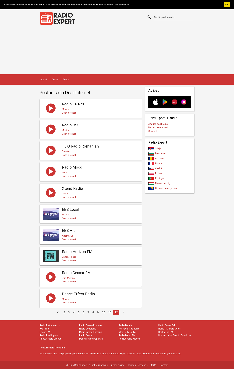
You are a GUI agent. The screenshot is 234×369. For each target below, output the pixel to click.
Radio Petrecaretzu (50, 325)
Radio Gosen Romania (91, 325)
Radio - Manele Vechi (169, 328)
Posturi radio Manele (129, 338)
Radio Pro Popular (49, 335)
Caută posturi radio (164, 17)
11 (109, 312)
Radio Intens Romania (90, 331)
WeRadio (44, 328)
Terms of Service (137, 364)
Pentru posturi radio (158, 127)
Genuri (66, 79)
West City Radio (127, 331)
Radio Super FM (166, 325)
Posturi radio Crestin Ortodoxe (174, 335)
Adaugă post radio (158, 123)
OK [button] (226, 5)
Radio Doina (85, 335)
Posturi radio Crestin (50, 338)
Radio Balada (125, 325)
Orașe (55, 79)
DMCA (153, 364)
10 (103, 312)
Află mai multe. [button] (122, 4)
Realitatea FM (165, 331)
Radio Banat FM (127, 335)
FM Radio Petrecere (129, 328)
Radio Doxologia (87, 328)
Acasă (43, 79)
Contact (152, 131)
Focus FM (45, 331)
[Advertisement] (117, 50)
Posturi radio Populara (91, 338)
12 (116, 312)
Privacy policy (117, 364)
